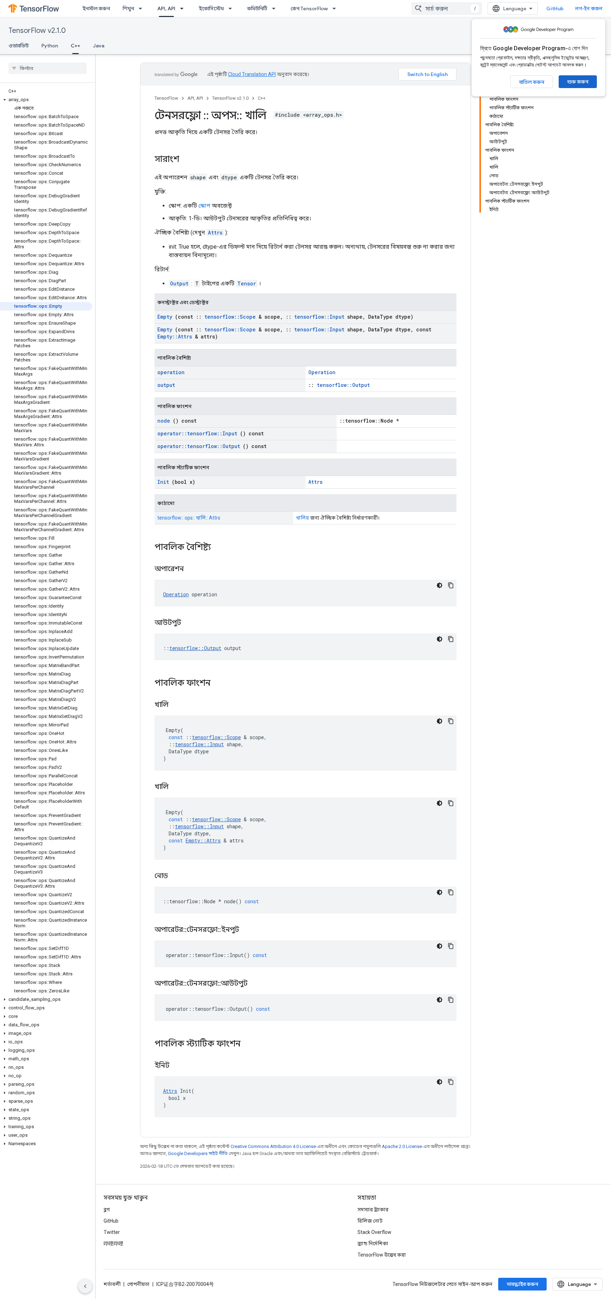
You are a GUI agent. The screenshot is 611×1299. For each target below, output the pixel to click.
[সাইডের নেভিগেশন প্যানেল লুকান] (85, 1286)
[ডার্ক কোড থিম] (439, 585)
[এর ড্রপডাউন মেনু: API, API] (183, 8)
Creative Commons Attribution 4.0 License (273, 1146)
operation (171, 372)
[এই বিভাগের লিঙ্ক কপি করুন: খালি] (177, 705)
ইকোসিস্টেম (211, 8)
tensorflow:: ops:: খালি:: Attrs (188, 518)
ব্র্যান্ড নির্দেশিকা (372, 1243)
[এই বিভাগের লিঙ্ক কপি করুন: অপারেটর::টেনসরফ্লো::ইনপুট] (248, 930)
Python (49, 45)
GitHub (555, 8)
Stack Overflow (374, 1232)
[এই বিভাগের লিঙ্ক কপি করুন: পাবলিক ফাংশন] (220, 683)
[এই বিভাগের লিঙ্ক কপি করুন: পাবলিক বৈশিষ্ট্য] (220, 548)
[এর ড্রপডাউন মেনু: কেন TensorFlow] (336, 8)
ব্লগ (107, 1209)
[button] (46, 99)
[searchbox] (47, 68)
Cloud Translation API (252, 74)
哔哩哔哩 (113, 1243)
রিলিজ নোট (370, 1221)
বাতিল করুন (531, 82)
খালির (302, 518)
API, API (166, 8)
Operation (322, 372)
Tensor (246, 283)
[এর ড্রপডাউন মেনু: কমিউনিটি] (275, 8)
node (163, 420)
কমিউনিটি (257, 8)
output (166, 385)
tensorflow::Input (319, 316)
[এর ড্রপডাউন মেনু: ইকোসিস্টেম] (232, 8)
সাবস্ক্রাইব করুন (522, 1284)
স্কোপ (204, 205)
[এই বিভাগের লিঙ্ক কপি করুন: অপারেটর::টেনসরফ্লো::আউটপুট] (256, 984)
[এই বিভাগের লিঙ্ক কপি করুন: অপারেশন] (193, 569)
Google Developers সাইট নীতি (198, 1153)
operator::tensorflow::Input (197, 433)
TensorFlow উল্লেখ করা (381, 1255)
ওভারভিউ (18, 45)
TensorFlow (166, 98)
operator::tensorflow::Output (198, 446)
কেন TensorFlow (309, 8)
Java (98, 45)
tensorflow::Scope (230, 316)
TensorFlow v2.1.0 (37, 30)
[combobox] (446, 8)
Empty (164, 316)
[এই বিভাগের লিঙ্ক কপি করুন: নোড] (177, 876)
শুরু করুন (577, 82)
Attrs (215, 232)
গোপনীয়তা (138, 1284)
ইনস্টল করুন (96, 8)
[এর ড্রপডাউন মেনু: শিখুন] (142, 8)
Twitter (112, 1232)
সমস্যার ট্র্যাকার (373, 1209)
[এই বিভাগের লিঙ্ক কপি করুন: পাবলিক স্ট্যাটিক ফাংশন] (250, 1044)
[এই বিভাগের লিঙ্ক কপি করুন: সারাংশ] (186, 160)
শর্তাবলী (112, 1284)
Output (179, 283)
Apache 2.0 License (402, 1146)
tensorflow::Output (343, 385)
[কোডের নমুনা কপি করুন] (450, 585)
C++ (75, 45)
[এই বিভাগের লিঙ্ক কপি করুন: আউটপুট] (190, 623)
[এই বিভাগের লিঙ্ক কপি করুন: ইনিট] (178, 1066)
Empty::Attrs (174, 336)
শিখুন (128, 8)
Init (163, 482)
